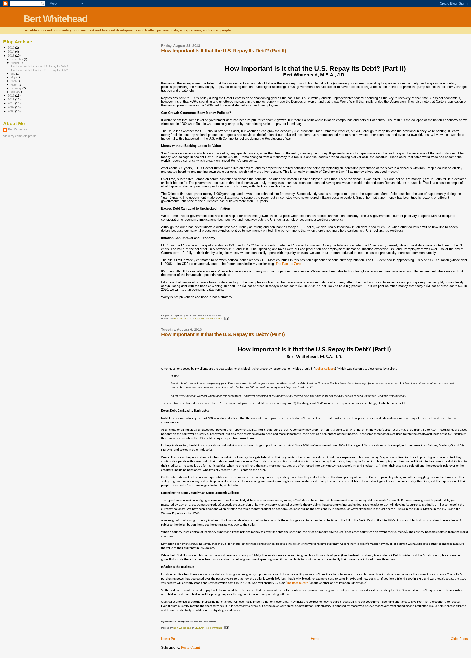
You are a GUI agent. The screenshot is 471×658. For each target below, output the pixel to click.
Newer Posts (170, 639)
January (16, 91)
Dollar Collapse (325, 368)
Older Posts (459, 639)
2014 (11, 51)
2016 (11, 47)
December (17, 59)
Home (315, 639)
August (15, 62)
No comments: (214, 318)
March (15, 84)
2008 (11, 111)
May (13, 77)
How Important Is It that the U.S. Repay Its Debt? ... (40, 66)
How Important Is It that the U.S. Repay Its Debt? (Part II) (223, 50)
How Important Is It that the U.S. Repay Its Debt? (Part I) (223, 334)
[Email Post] (226, 318)
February (16, 88)
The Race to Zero (288, 264)
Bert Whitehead (55, 19)
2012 (11, 95)
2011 (11, 99)
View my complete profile (20, 136)
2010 (11, 103)
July (13, 73)
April (13, 80)
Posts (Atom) (190, 647)
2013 (11, 55)
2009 (11, 107)
